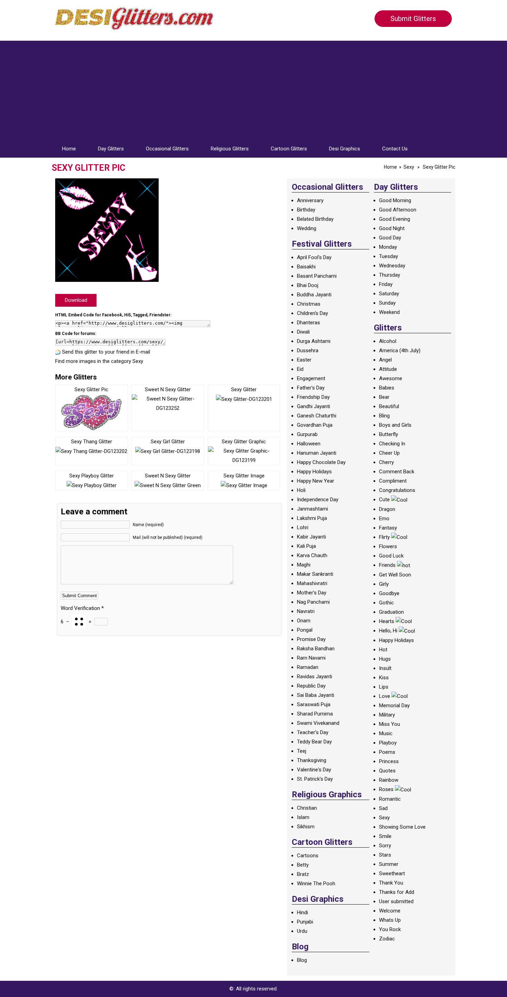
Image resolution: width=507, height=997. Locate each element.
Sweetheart (392, 873)
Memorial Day (394, 705)
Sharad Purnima (315, 714)
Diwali (303, 332)
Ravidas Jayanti (314, 676)
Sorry (385, 845)
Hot (383, 649)
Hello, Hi (388, 631)
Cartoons (307, 855)
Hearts (386, 621)
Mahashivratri (312, 583)
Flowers (388, 546)
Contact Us (395, 149)
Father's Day (311, 388)
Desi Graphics (344, 149)
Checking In (392, 444)
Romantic (390, 799)
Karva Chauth (312, 555)
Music (385, 733)
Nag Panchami (313, 602)
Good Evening (394, 219)
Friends (387, 565)
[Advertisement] (253, 89)
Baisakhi (306, 267)
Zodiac (387, 939)
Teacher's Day (312, 732)
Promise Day (311, 639)
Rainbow (388, 780)
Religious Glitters (230, 149)
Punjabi (305, 922)
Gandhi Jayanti (313, 406)
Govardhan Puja (314, 425)
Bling (384, 416)
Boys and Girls (395, 425)
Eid (300, 369)
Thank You (391, 883)
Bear (384, 397)
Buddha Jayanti (314, 295)
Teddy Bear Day (314, 742)
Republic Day (311, 686)
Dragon (387, 509)
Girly (384, 584)
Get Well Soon (395, 575)
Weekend (389, 312)
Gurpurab (307, 434)
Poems (387, 752)
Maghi (303, 565)
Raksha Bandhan (316, 648)
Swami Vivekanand (318, 723)
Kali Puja (306, 546)
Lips (383, 687)
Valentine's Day (314, 770)
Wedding (306, 228)
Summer (388, 864)
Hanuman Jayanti (316, 453)
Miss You (389, 724)
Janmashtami (312, 509)
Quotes (387, 771)
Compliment (393, 481)
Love (384, 696)
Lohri (302, 527)
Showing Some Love (402, 827)
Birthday (306, 210)
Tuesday (388, 256)
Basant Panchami (317, 276)
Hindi (302, 912)
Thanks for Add (396, 892)
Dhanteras (308, 322)
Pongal (304, 630)
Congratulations (397, 490)
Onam (303, 621)
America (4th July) (399, 350)
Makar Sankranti (315, 574)
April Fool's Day (314, 257)
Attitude (388, 369)
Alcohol (387, 341)
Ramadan (307, 667)
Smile (385, 836)
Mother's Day (311, 593)
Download (76, 300)
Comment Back (396, 471)
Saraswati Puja (313, 704)
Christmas (308, 304)
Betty (303, 865)
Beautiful (389, 406)
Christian (307, 808)
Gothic (386, 603)
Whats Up (390, 920)
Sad (383, 808)
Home (69, 149)
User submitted (396, 901)
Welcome (389, 911)
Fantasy (388, 528)
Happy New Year (315, 481)
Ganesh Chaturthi (316, 416)
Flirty (384, 537)
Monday (388, 247)
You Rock (390, 929)
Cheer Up (389, 453)
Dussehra (307, 350)
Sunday (387, 303)
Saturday (389, 293)
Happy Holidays (314, 471)
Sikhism (306, 826)
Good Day (390, 238)
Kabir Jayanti (311, 537)
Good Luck (391, 556)
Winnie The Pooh (316, 883)
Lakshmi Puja (312, 518)
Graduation (391, 612)
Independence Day (317, 499)
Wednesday (392, 266)
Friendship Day (313, 397)
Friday (385, 284)
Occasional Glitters (167, 149)
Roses (386, 789)
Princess (389, 761)
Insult (385, 668)
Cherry (386, 462)
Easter (304, 360)
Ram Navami (311, 658)
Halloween (308, 444)
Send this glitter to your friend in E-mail (106, 352)
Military (387, 715)
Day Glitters (111, 149)
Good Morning (395, 200)
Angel (385, 360)
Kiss (384, 677)
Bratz (303, 874)
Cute (384, 499)
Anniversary (310, 200)
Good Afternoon (397, 210)
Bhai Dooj (307, 285)
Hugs (385, 659)
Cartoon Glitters (289, 149)
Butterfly (388, 434)
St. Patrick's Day (315, 779)
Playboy (388, 743)
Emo (384, 518)
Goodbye (389, 593)
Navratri (306, 611)
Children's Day (312, 313)
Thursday (389, 275)
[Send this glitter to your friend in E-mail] (58, 352)
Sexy (409, 167)
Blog (302, 960)
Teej (301, 751)
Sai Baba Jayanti (315, 695)
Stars (385, 855)
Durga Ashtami (313, 341)
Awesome (390, 378)
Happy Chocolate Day (321, 462)
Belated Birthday (315, 219)
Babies (386, 388)
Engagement (311, 378)
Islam (303, 817)
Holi (301, 490)
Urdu (302, 931)
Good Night (392, 228)
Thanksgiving (311, 760)
